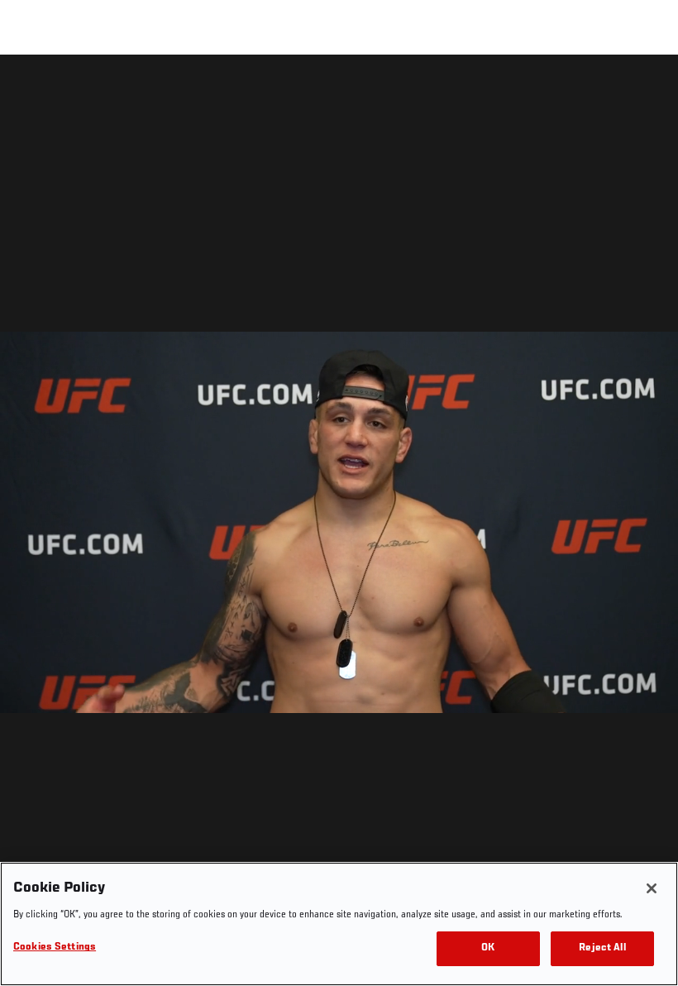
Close (647, 88)
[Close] (651, 888)
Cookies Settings (54, 947)
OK (487, 948)
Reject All (602, 948)
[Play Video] (339, 523)
